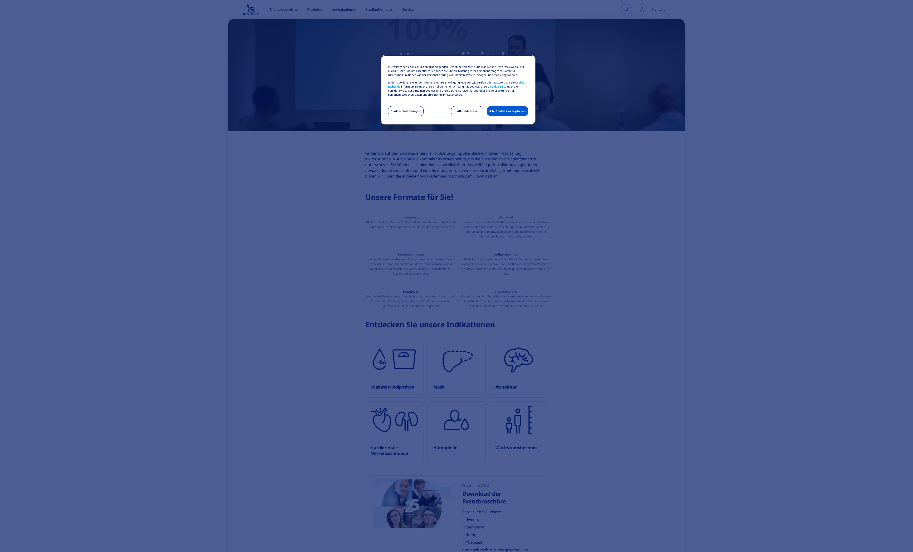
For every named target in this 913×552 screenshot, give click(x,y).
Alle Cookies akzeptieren (507, 111)
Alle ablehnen (467, 111)
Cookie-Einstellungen (406, 111)
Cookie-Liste (498, 86)
